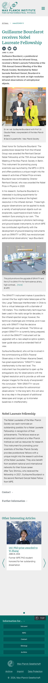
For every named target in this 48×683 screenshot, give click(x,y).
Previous (3, 563)
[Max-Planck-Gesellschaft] (12, 664)
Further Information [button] (14, 501)
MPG (24, 633)
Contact (24, 639)
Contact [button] (6, 492)
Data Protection (35, 671)
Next (45, 563)
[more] (20, 285)
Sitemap (24, 646)
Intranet (24, 626)
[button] (43, 123)
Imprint (20, 671)
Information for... (13, 621)
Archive (24, 652)
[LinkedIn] (4, 48)
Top (42, 618)
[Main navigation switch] (43, 8)
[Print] (15, 48)
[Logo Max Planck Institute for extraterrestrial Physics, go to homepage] (19, 8)
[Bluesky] (9, 48)
